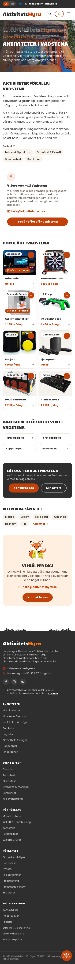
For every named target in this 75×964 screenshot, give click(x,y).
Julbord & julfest (12, 840)
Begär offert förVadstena (37, 222)
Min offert (53, 488)
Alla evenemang (13, 799)
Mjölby (25, 517)
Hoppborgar (10, 746)
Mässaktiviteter (12, 816)
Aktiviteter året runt (15, 716)
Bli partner (9, 892)
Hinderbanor (10, 752)
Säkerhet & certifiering (16, 927)
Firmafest (8, 769)
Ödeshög (60, 517)
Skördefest (9, 781)
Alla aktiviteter (11, 710)
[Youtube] (23, 682)
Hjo (24, 524)
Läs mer (53, 693)
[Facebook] (6, 682)
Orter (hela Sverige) (15, 740)
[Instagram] (14, 682)
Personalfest (10, 834)
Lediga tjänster (12, 875)
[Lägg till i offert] (31, 255)
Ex (6, 3)
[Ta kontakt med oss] (66, 955)
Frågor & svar (11, 916)
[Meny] (68, 13)
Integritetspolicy (12, 939)
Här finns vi (9, 863)
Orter (13, 31)
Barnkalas (8, 728)
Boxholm (10, 524)
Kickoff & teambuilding (17, 822)
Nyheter (7, 869)
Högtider (8, 734)
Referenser (9, 793)
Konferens (9, 828)
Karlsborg (41, 517)
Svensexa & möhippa (16, 787)
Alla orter (39, 524)
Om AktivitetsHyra (14, 857)
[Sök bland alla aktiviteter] (49, 14)
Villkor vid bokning (13, 933)
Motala (9, 517)
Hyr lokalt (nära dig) (15, 722)
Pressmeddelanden (14, 886)
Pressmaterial (11, 881)
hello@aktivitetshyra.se (28, 211)
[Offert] (59, 14)
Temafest (9, 775)
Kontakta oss (23, 488)
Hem (5, 31)
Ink (12, 3)
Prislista (7, 922)
